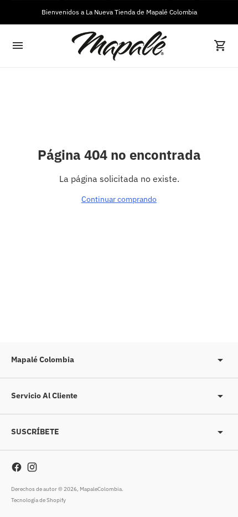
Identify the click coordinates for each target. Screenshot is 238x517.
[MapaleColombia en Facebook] (16, 467)
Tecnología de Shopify (38, 500)
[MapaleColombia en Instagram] (32, 467)
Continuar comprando (119, 199)
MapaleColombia (101, 489)
